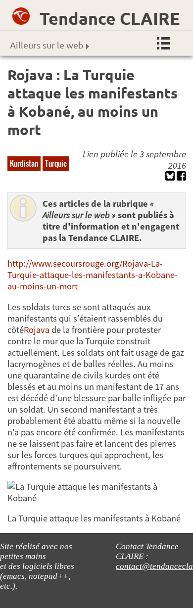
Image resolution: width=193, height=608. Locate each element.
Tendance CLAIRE (110, 18)
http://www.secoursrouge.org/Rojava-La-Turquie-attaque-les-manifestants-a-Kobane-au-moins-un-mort (92, 275)
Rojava (36, 329)
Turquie (56, 163)
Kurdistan (24, 163)
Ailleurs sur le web (47, 45)
